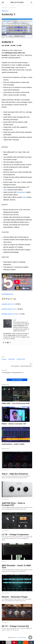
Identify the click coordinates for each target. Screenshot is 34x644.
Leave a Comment (17, 379)
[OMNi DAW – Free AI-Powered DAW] (16, 394)
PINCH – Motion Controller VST (14, 424)
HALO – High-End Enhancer (15, 474)
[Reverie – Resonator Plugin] (17, 583)
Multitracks (5, 11)
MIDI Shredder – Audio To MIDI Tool (16, 566)
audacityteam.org (7, 294)
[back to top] (30, 637)
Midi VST (4, 561)
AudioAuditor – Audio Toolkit (13, 444)
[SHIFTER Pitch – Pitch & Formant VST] (17, 489)
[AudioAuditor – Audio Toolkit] (16, 434)
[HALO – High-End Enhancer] (17, 460)
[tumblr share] (31, 642)
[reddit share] (25, 642)
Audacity (4, 359)
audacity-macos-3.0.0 (9, 309)
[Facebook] (3, 342)
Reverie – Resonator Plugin (15, 597)
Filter (5, 190)
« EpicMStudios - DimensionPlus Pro (12, 372)
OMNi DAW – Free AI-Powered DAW (15, 403)
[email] (8, 642)
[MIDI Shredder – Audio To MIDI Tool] (17, 551)
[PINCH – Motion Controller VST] (16, 414)
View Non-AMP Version (21, 637)
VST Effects (5, 499)
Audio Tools (12, 7)
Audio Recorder (21, 359)
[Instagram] (5, 342)
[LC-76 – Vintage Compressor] (17, 520)
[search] (31, 2)
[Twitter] (10, 342)
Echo (24, 197)
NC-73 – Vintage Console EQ (15, 626)
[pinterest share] (14, 642)
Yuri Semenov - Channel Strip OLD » (21, 366)
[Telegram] (8, 342)
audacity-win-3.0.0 (8, 304)
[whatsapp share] (20, 642)
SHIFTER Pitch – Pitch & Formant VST (13, 504)
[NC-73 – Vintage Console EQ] (17, 612)
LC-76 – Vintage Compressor (15, 534)
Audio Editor (11, 359)
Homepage (4, 7)
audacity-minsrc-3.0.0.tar (10, 314)
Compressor (21, 192)
